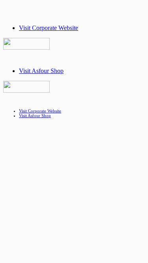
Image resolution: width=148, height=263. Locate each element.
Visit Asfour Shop (41, 70)
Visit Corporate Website (48, 27)
